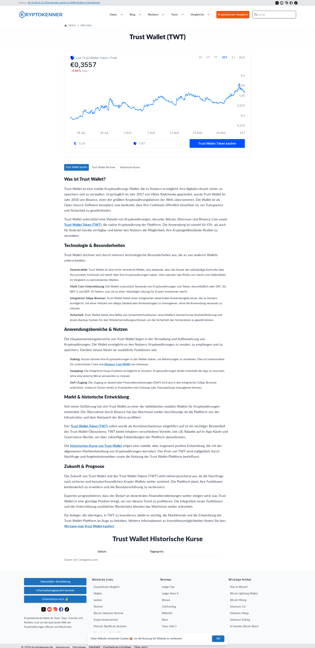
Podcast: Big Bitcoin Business (110, 626)
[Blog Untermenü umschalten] (140, 14)
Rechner (98, 607)
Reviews (153, 14)
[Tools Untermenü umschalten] (182, 14)
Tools (174, 14)
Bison (165, 620)
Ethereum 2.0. (238, 607)
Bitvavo (166, 600)
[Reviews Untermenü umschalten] (163, 14)
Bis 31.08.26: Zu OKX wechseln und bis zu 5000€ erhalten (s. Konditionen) (64, 3)
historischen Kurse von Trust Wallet (96, 446)
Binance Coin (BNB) (117, 364)
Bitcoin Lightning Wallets (244, 593)
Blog (132, 14)
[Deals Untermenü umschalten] (121, 14)
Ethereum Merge (239, 613)
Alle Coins (86, 25)
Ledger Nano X (170, 593)
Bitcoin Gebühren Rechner (108, 613)
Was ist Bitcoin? (239, 587)
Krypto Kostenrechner (106, 620)
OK (218, 638)
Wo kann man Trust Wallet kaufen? (89, 526)
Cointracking (169, 607)
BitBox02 (167, 613)
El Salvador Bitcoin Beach (244, 626)
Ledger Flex (168, 587)
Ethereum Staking (240, 620)
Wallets (98, 593)
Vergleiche (197, 14)
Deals (113, 14)
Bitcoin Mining (238, 600)
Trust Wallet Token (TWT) (82, 225)
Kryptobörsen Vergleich (107, 587)
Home (72, 25)
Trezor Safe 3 (169, 626)
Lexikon (98, 600)
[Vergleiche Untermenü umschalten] (208, 14)
